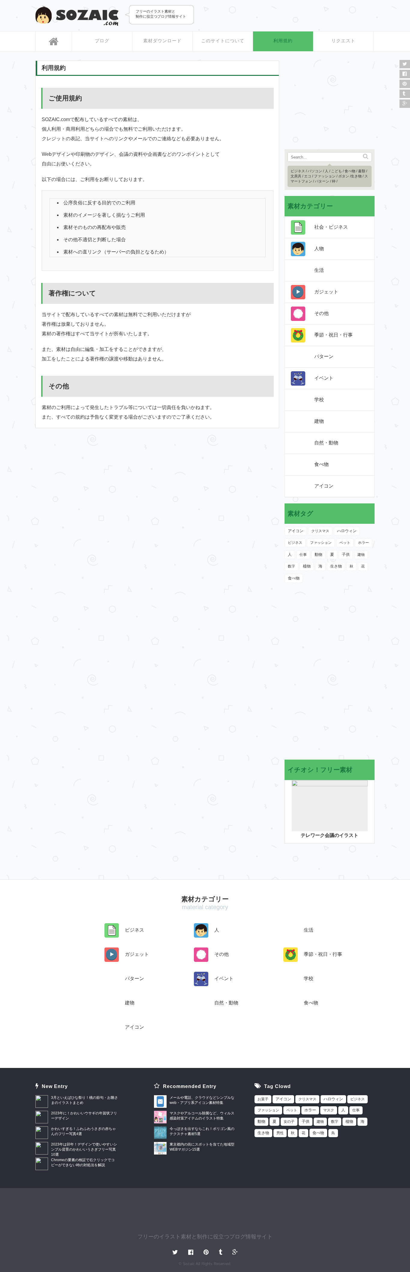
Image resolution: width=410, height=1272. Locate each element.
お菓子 (263, 1099)
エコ (307, 176)
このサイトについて (222, 40)
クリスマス (320, 531)
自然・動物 (326, 442)
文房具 (296, 176)
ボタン (343, 176)
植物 (307, 566)
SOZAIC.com (77, 16)
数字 (291, 566)
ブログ (102, 40)
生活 (319, 270)
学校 (319, 399)
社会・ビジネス (331, 227)
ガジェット (326, 291)
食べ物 (350, 171)
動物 (318, 554)
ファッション (325, 176)
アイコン (323, 485)
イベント (323, 378)
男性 (280, 1133)
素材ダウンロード (162, 40)
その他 (321, 313)
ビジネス (298, 171)
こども (336, 171)
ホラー (363, 543)
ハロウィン (347, 531)
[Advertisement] (304, 15)
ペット (344, 543)
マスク (328, 1110)
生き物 (356, 176)
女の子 (289, 1121)
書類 (361, 171)
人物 (319, 248)
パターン (322, 181)
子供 (346, 555)
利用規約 (283, 40)
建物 (319, 421)
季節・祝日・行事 (333, 334)
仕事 (303, 555)
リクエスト (343, 40)
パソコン (315, 171)
